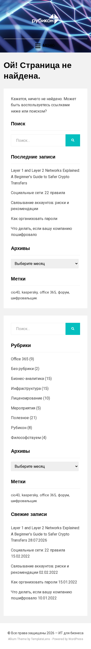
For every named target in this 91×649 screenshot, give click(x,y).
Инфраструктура (26, 388)
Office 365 (19, 359)
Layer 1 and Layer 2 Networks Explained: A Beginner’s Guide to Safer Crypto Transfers (45, 176)
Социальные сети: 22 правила (38, 192)
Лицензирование (26, 398)
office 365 (48, 292)
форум (63, 292)
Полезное (20, 417)
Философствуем (26, 437)
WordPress (75, 639)
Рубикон (18, 427)
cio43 (15, 292)
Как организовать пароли (34, 218)
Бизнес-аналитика (27, 378)
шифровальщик (24, 298)
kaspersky (30, 292)
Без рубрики (22, 368)
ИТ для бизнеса (70, 633)
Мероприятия (23, 408)
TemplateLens (40, 639)
